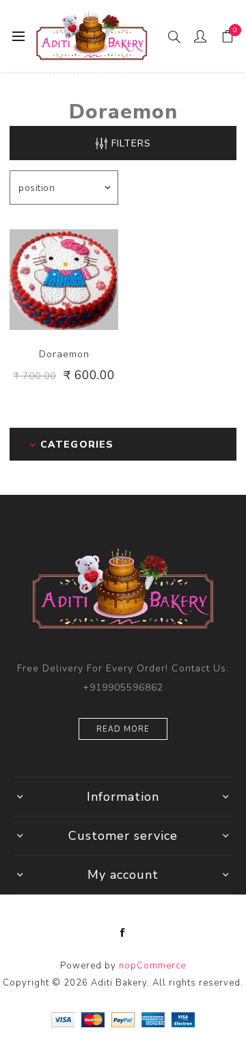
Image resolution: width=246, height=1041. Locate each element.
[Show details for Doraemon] (64, 279)
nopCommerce (152, 966)
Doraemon (64, 354)
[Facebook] (123, 933)
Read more (123, 729)
